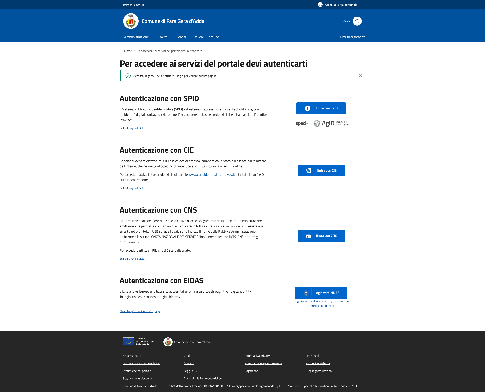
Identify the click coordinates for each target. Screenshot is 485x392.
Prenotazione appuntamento (263, 363)
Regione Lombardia (134, 5)
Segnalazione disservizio (138, 378)
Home (128, 51)
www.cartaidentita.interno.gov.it (212, 174)
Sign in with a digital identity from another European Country (322, 303)
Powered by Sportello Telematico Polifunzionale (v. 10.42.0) (324, 386)
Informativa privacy (257, 355)
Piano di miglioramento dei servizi (205, 378)
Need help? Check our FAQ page (140, 311)
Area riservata (132, 355)
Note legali (313, 355)
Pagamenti (252, 370)
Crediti (188, 355)
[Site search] (357, 21)
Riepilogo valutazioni (319, 370)
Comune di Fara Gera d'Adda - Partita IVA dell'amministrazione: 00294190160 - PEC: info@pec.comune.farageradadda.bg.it (201, 386)
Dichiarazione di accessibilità (141, 363)
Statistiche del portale (137, 370)
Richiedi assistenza (318, 363)
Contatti (189, 363)
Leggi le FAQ (192, 370)
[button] (338, 4)
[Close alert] (360, 75)
